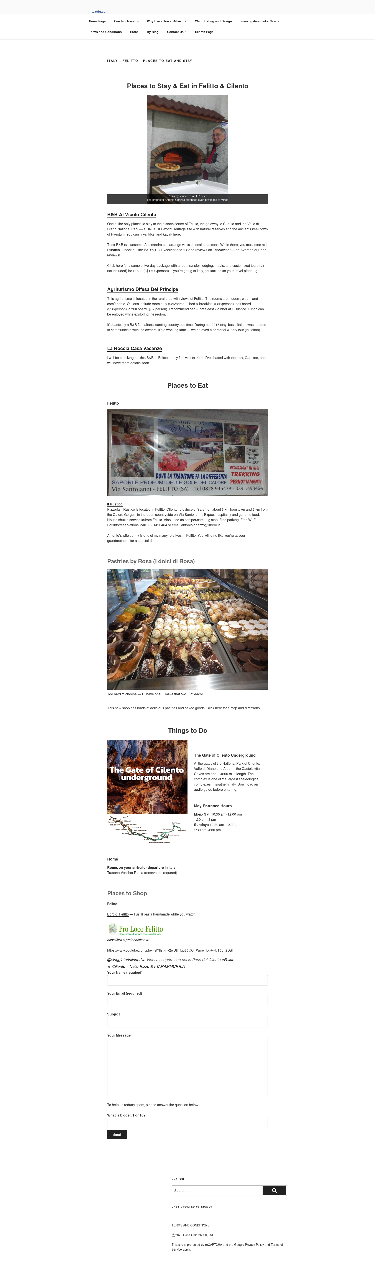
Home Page (97, 21)
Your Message (119, 1035)
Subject (113, 1014)
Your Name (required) (124, 972)
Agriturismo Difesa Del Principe (142, 289)
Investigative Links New (258, 21)
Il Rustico (115, 504)
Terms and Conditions (105, 32)
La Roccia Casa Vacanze (134, 348)
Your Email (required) (124, 993)
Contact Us (175, 32)
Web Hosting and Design (213, 21)
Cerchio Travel (124, 21)
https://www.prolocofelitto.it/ (128, 939)
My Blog (152, 32)
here (119, 265)
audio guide (203, 789)
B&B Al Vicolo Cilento (131, 214)
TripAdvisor (221, 249)
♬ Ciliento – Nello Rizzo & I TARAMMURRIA (146, 966)
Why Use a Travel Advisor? (167, 21)
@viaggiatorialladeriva (126, 959)
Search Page (204, 32)
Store (134, 32)
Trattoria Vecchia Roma (125, 872)
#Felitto (228, 959)
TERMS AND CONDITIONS (190, 1225)
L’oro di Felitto (118, 914)
